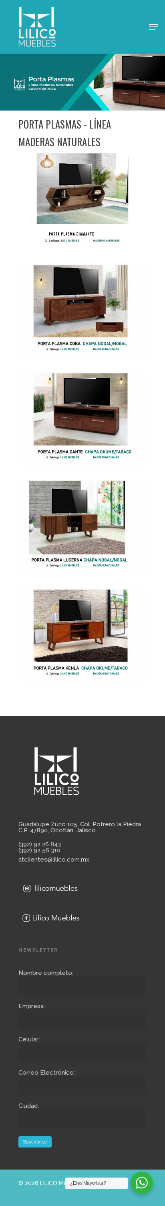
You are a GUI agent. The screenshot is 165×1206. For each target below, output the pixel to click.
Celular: (29, 1039)
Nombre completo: (45, 972)
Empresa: (31, 1006)
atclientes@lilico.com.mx (53, 860)
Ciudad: (28, 1105)
